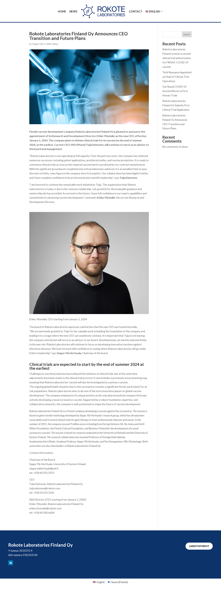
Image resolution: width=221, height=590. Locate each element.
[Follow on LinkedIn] (10, 562)
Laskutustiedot (199, 546)
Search (187, 34)
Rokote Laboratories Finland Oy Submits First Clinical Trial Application (176, 105)
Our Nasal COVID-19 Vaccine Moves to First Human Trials (175, 91)
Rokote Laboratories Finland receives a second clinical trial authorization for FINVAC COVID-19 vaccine (176, 58)
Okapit (35, 44)
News (73, 11)
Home (62, 11)
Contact (135, 11)
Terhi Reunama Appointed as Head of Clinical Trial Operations (177, 77)
